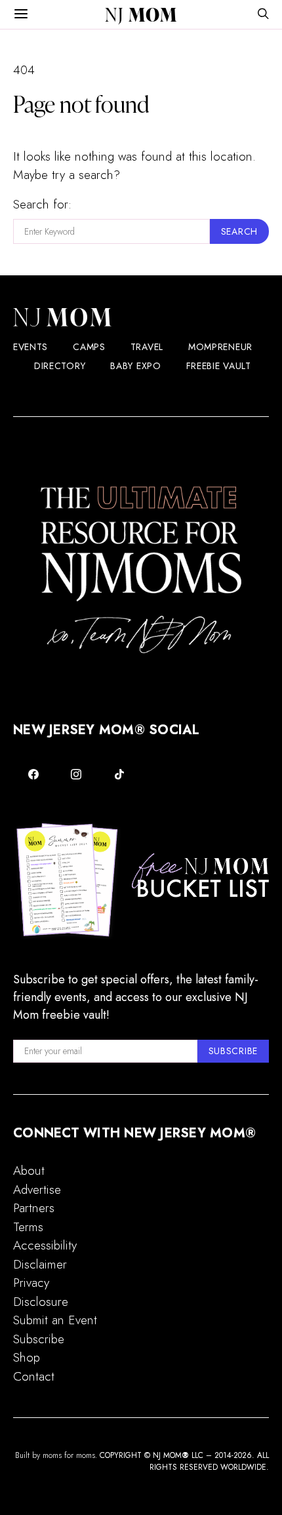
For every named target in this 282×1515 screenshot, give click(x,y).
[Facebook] (33, 774)
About (29, 1170)
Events (30, 346)
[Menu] (21, 14)
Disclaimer (40, 1264)
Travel (147, 346)
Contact (33, 1376)
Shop (26, 1357)
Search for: (42, 204)
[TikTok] (119, 774)
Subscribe (38, 1339)
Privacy (31, 1282)
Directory (59, 365)
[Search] (263, 15)
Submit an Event (55, 1320)
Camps (89, 346)
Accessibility (45, 1245)
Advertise (37, 1189)
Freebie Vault (218, 365)
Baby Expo (135, 365)
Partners (33, 1208)
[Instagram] (76, 774)
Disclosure (40, 1301)
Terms (28, 1227)
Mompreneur (220, 346)
